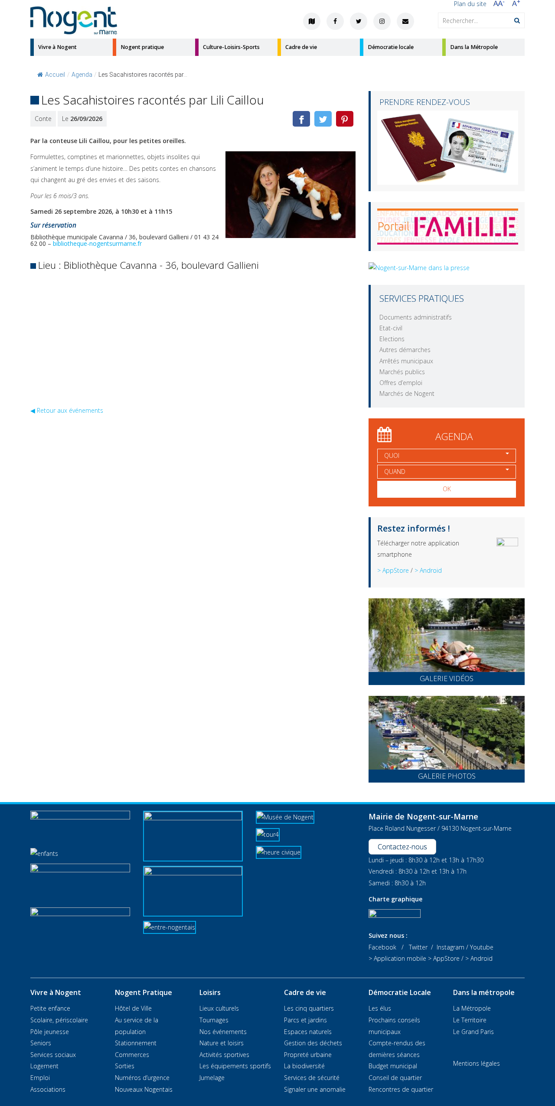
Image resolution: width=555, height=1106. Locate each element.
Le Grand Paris (473, 1032)
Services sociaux (53, 1055)
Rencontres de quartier (401, 1089)
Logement (44, 1066)
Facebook (382, 947)
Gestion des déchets (313, 1043)
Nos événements (223, 1032)
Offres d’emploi (400, 382)
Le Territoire (469, 1020)
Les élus (380, 1008)
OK (447, 489)
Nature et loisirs (221, 1043)
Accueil (55, 74)
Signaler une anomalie (315, 1089)
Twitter (418, 947)
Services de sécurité (312, 1077)
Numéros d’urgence (142, 1077)
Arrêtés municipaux (406, 361)
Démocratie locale (391, 47)
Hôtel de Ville (133, 1008)
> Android (428, 570)
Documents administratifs (415, 317)
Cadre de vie (301, 47)
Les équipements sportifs (235, 1066)
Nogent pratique (142, 47)
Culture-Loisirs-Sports (231, 47)
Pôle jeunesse (49, 1032)
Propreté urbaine (308, 1055)
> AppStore (393, 570)
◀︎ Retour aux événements (66, 410)
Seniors (40, 1043)
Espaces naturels (308, 1032)
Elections (392, 339)
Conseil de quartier (395, 1077)
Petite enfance (50, 1008)
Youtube (481, 947)
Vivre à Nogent (57, 47)
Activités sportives (224, 1055)
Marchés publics (402, 372)
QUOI (391, 455)
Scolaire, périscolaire (59, 1020)
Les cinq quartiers (309, 1008)
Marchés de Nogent (406, 393)
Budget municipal (393, 1066)
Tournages (214, 1020)
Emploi (40, 1077)
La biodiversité (304, 1066)
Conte (43, 118)
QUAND (394, 471)
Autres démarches (405, 350)
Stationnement (136, 1043)
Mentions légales (476, 1063)
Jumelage (212, 1077)
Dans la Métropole (474, 47)
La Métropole (472, 1008)
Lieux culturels (219, 1008)
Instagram (450, 947)
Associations (47, 1089)
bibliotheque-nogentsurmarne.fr (97, 243)
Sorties (124, 1066)
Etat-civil (390, 328)
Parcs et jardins (305, 1020)
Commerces (132, 1055)
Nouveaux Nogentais (144, 1089)
